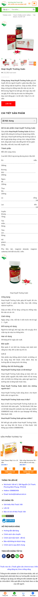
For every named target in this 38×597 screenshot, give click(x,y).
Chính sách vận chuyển (12, 534)
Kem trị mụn (29, 567)
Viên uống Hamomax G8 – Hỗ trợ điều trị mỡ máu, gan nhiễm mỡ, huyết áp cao (28, 461)
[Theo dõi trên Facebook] (4, 556)
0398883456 (14, 490)
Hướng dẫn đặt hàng (11, 531)
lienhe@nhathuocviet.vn (17, 494)
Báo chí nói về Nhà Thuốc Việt (15, 512)
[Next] (33, 39)
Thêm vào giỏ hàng (10, 472)
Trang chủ (7, 15)
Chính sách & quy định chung (14, 545)
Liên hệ (8, 104)
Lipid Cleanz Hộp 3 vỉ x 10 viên (9, 461)
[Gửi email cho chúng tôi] (13, 556)
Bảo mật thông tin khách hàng (14, 541)
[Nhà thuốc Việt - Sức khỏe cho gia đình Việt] (14, 4)
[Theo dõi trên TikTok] (8, 556)
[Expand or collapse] (34, 120)
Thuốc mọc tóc (5, 567)
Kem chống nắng (24, 569)
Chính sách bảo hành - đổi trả (14, 538)
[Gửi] (33, 10)
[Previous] (4, 39)
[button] (29, 3)
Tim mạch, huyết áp (24, 16)
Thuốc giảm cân (18, 567)
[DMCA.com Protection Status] (8, 516)
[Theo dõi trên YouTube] (22, 556)
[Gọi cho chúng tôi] (17, 556)
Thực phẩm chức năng (22, 15)
